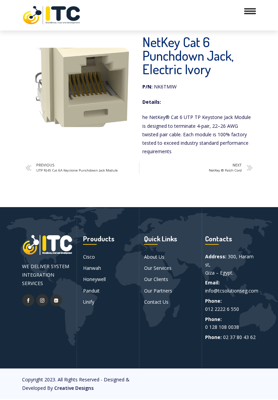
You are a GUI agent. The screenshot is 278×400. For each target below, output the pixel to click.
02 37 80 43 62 (239, 337)
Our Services (158, 268)
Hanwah (92, 268)
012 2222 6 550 (222, 309)
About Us (154, 257)
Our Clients (156, 279)
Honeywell (94, 279)
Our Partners (158, 290)
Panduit (91, 290)
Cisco (89, 257)
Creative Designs (74, 388)
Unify (88, 302)
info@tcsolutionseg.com (231, 290)
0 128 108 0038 (222, 327)
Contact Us (156, 302)
